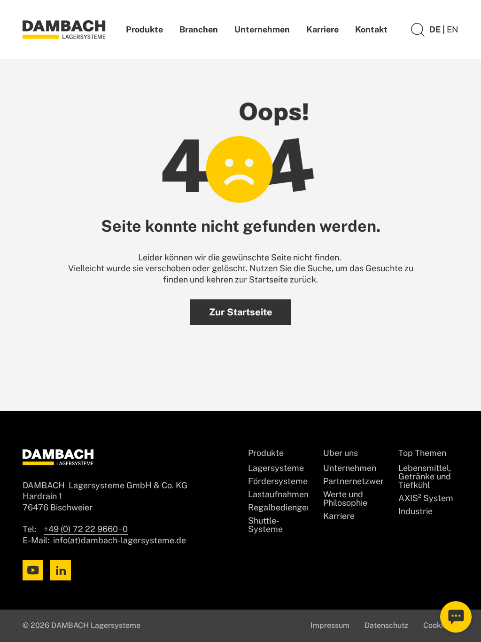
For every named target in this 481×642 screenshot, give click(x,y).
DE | (438, 29)
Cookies (437, 625)
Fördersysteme (278, 481)
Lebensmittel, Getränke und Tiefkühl (424, 476)
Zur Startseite (240, 312)
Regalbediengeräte (278, 507)
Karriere (322, 29)
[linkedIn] (60, 570)
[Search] (417, 29)
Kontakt (371, 29)
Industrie (415, 511)
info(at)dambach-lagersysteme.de (119, 540)
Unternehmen (262, 29)
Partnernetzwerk (353, 481)
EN (452, 29)
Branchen (198, 29)
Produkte (144, 29)
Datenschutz (386, 625)
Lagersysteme (276, 468)
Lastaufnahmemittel (278, 494)
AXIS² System (425, 498)
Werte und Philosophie (345, 498)
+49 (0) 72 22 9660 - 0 (86, 529)
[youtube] (33, 570)
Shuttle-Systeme (265, 525)
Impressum (329, 625)
